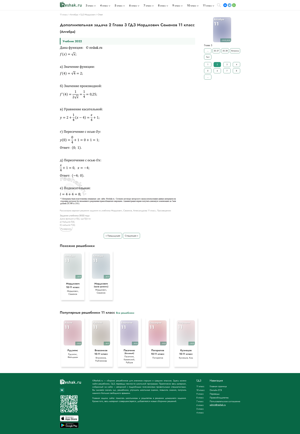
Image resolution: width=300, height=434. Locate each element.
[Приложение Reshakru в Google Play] (69, 427)
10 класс (200, 390)
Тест (208, 56)
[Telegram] (229, 5)
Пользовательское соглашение (225, 401)
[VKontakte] (225, 5)
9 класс (200, 393)
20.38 (225, 50)
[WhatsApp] (234, 5)
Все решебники (125, 312)
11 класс (200, 386)
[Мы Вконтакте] (62, 390)
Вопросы (235, 50)
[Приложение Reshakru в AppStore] (69, 420)
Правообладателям (219, 397)
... (208, 50)
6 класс (200, 405)
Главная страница (218, 386)
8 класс (200, 397)
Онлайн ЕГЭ (216, 390)
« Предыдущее (113, 235)
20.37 (216, 50)
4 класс (200, 412)
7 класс (200, 401)
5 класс (200, 408)
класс (89, 5)
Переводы (215, 393)
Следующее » (131, 235)
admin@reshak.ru (218, 404)
